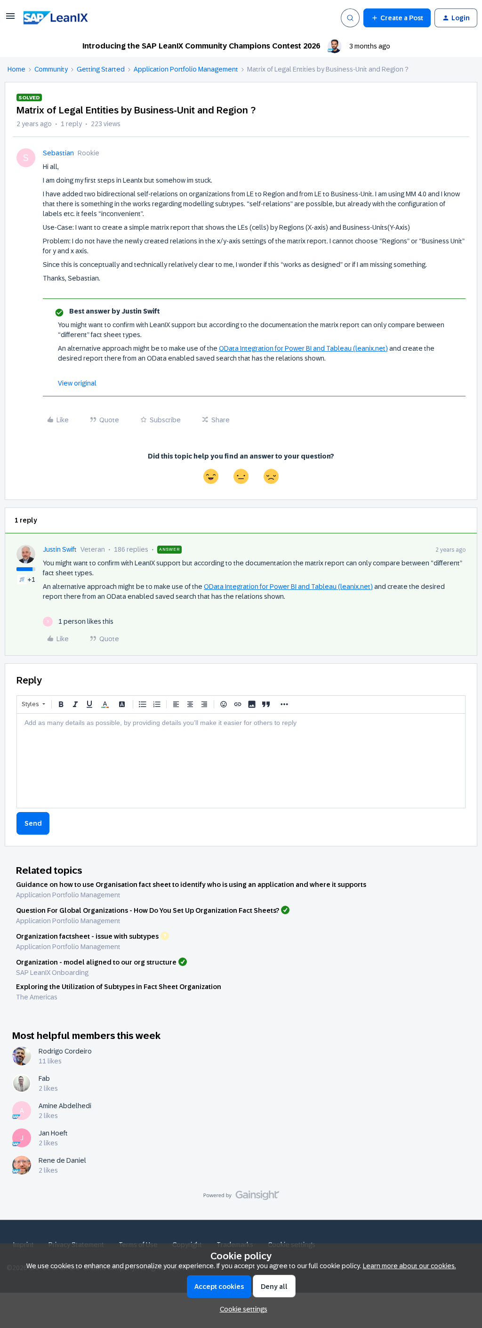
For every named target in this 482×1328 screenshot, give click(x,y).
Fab (44, 1078)
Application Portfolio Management (186, 69)
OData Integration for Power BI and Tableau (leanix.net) (303, 348)
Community (51, 69)
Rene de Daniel (62, 1160)
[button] (10, 19)
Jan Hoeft (53, 1133)
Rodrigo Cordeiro (65, 1051)
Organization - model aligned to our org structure (96, 962)
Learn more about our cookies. (409, 1266)
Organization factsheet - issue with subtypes (87, 936)
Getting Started (101, 69)
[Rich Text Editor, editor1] (241, 761)
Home (16, 69)
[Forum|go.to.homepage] (69, 17)
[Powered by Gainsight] (241, 1198)
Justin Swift (60, 549)
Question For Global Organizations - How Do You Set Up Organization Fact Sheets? (147, 910)
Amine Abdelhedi (65, 1106)
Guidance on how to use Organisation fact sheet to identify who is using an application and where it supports (191, 884)
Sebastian (58, 153)
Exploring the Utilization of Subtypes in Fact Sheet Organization (118, 986)
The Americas (36, 997)
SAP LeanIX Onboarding (52, 972)
